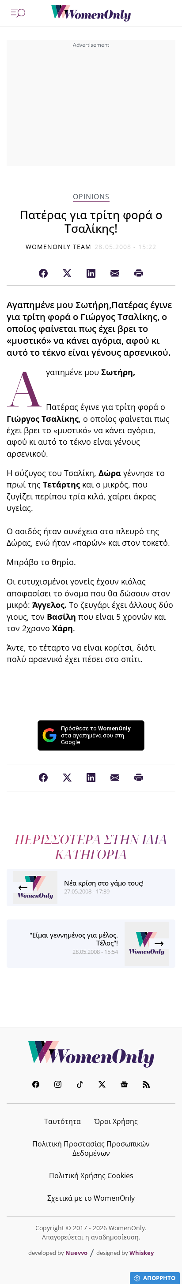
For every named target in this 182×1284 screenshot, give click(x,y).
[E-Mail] (115, 274)
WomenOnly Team (59, 246)
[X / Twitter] (67, 274)
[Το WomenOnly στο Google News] (124, 1085)
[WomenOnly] (91, 13)
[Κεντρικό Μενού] (18, 13)
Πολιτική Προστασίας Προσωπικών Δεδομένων (91, 1148)
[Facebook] (43, 274)
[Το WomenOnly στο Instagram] (58, 1085)
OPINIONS (91, 196)
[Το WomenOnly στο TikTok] (80, 1085)
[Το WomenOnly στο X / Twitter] (102, 1085)
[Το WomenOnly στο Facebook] (36, 1085)
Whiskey (141, 1253)
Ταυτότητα (62, 1121)
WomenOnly (91, 1054)
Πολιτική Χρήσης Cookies (91, 1175)
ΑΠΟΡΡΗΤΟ (159, 1278)
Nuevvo (76, 1253)
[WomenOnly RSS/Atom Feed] (146, 1085)
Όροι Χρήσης (116, 1121)
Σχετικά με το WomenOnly (91, 1198)
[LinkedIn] (91, 274)
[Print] (139, 274)
